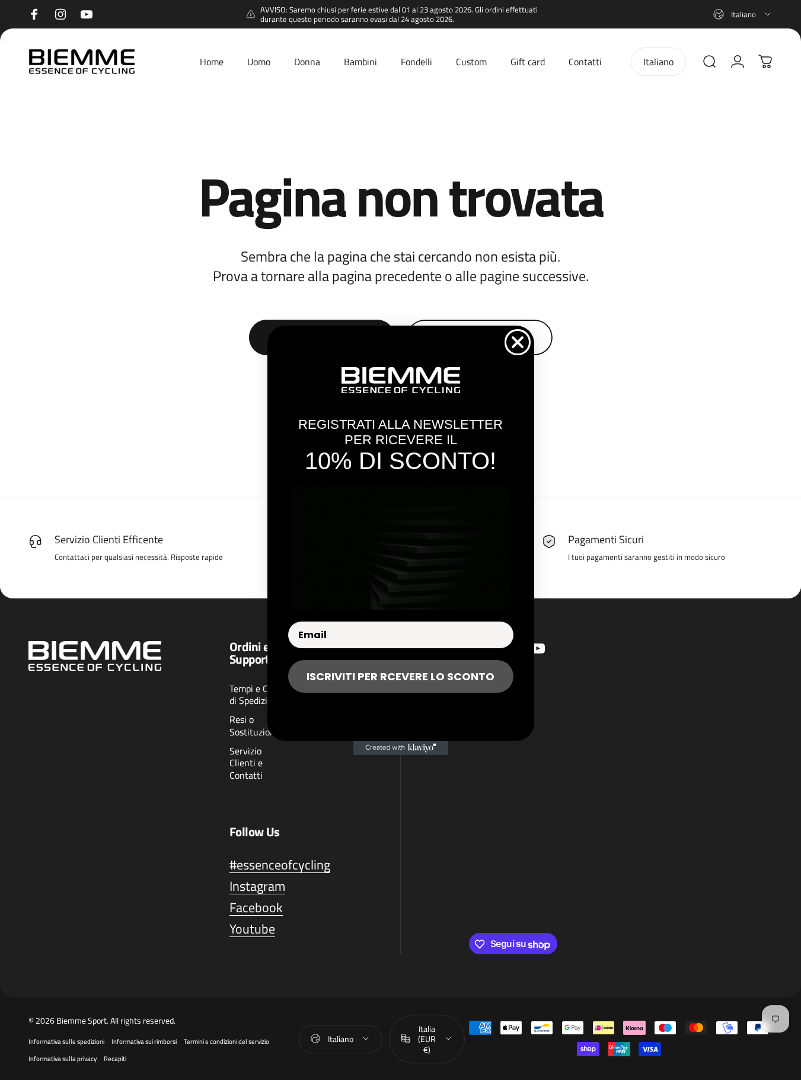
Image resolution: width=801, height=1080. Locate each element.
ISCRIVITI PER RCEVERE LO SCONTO (400, 676)
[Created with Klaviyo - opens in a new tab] (400, 748)
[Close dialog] (517, 342)
